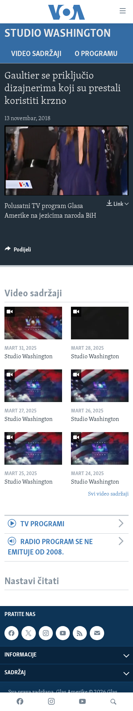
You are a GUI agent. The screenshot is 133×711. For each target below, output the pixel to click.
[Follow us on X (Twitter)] (28, 633)
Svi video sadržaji (108, 494)
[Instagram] (51, 701)
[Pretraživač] (113, 701)
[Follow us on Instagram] (46, 633)
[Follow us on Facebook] (11, 633)
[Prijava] (97, 633)
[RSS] (80, 633)
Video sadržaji (36, 54)
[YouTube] (82, 701)
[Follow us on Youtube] (63, 633)
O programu (96, 54)
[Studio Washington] (33, 323)
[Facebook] (19, 701)
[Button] (18, 251)
